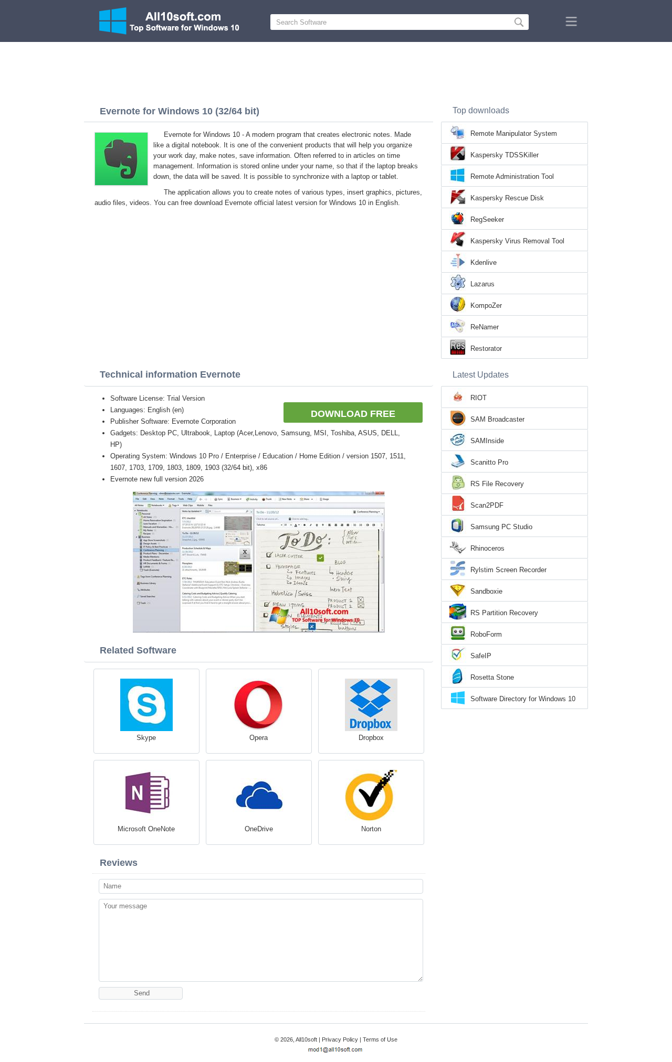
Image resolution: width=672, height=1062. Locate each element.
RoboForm (486, 634)
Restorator (486, 348)
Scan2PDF (486, 505)
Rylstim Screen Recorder (508, 570)
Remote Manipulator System (513, 133)
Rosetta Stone (492, 677)
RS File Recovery (497, 484)
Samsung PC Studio (501, 527)
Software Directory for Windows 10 (522, 699)
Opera (258, 738)
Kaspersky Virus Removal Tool (517, 241)
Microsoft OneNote (146, 829)
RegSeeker (487, 219)
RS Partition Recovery (504, 613)
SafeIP (480, 656)
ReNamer (484, 327)
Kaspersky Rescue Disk (507, 198)
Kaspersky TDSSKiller (504, 155)
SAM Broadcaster (497, 419)
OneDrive (259, 829)
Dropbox (371, 738)
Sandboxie (486, 591)
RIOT (478, 398)
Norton (371, 829)
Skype (146, 738)
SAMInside (487, 441)
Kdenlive (483, 262)
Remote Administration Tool (512, 176)
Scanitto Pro (489, 462)
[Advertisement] (336, 70)
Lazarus (482, 284)
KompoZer (486, 305)
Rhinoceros (487, 548)
